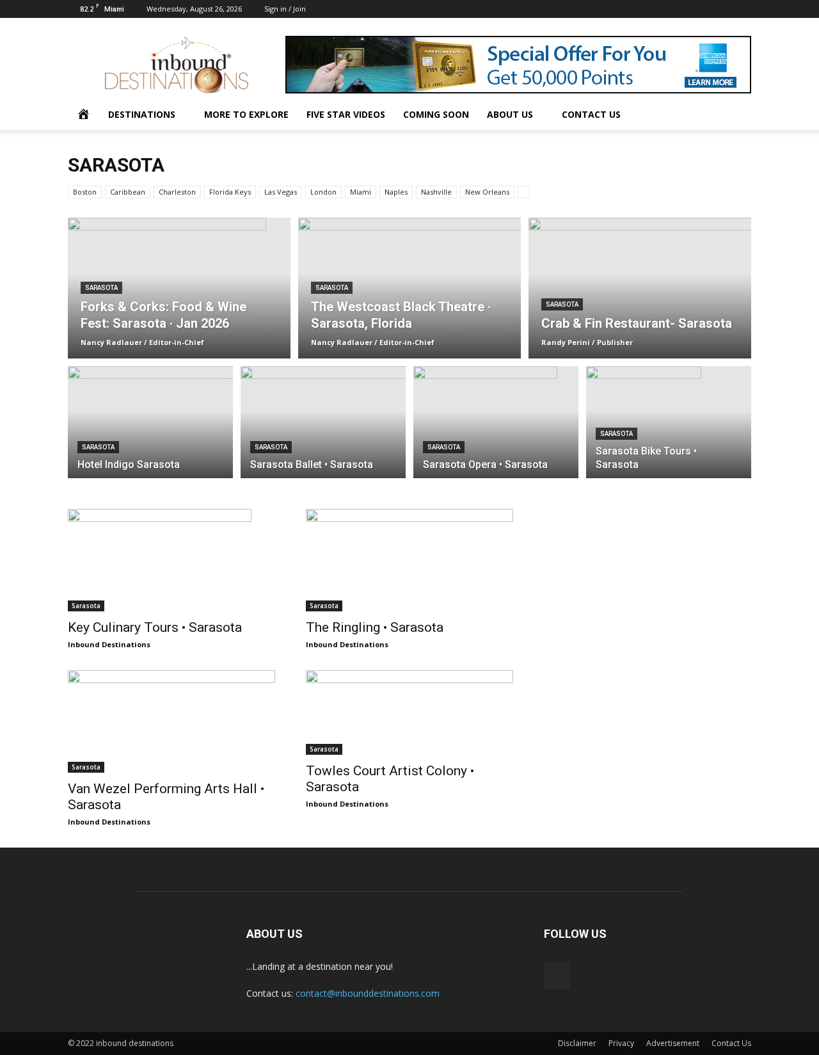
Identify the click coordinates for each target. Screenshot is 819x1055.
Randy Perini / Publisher (587, 342)
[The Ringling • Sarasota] (409, 560)
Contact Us (731, 1043)
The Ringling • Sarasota (374, 627)
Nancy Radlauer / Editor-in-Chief (142, 342)
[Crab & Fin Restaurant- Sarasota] (640, 288)
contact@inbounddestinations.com (368, 993)
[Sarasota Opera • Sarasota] (495, 429)
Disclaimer (577, 1043)
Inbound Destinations (109, 644)
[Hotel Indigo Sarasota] (150, 429)
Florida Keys (230, 192)
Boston (85, 192)
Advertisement (672, 1043)
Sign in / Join (285, 8)
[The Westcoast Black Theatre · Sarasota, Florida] (409, 288)
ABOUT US (510, 114)
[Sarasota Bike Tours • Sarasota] (668, 423)
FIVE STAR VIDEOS (345, 114)
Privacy (621, 1043)
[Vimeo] (741, 9)
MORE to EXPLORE (246, 114)
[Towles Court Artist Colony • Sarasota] (409, 712)
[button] (735, 115)
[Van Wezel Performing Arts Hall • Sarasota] (171, 721)
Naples (396, 192)
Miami (360, 192)
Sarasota (101, 287)
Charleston (177, 192)
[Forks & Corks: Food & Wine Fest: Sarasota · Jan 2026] (179, 269)
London (323, 192)
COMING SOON (436, 114)
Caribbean (127, 192)
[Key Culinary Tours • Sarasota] (171, 560)
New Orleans (487, 192)
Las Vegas (280, 192)
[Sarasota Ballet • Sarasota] (323, 424)
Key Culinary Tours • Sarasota (155, 627)
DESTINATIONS (141, 114)
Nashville (436, 192)
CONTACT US (591, 114)
